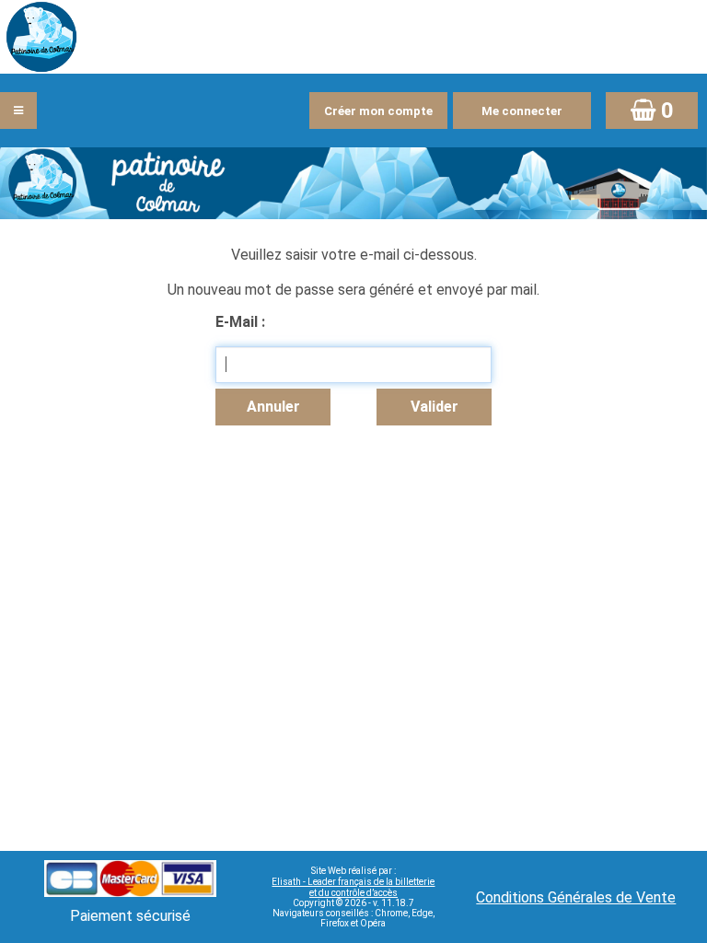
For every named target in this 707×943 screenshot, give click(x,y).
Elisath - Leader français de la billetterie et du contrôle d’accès (353, 887)
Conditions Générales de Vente (576, 897)
